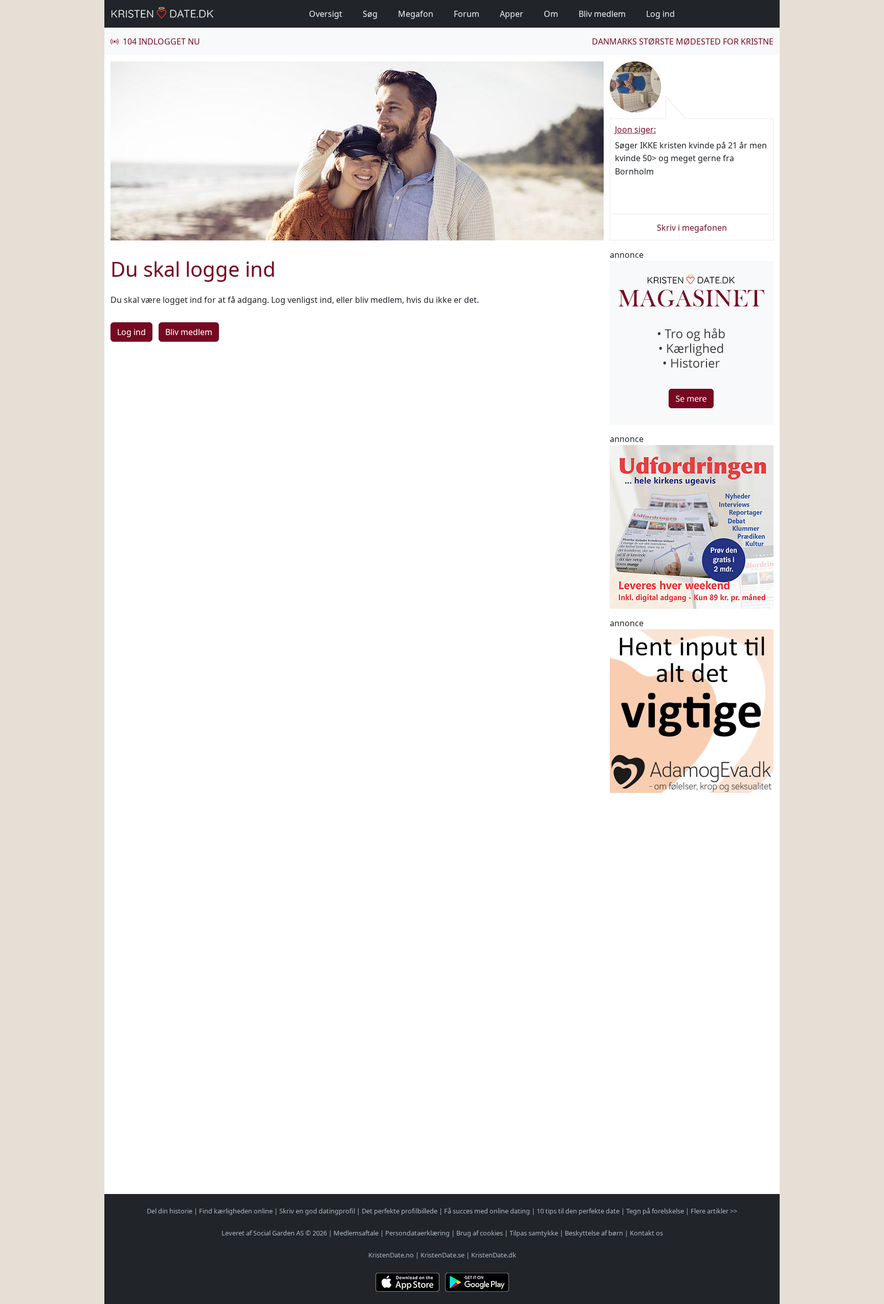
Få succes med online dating (487, 1210)
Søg (370, 13)
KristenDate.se (443, 1254)
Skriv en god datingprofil (317, 1210)
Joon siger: (635, 129)
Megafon (415, 13)
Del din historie (169, 1210)
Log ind (660, 13)
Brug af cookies (479, 1232)
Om (551, 13)
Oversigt (325, 13)
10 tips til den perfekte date (578, 1210)
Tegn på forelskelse (655, 1210)
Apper (511, 13)
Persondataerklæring (417, 1232)
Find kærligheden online (236, 1210)
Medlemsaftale (356, 1232)
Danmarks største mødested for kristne (683, 41)
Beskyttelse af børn (594, 1232)
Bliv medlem (602, 13)
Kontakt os (646, 1232)
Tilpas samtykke (534, 1232)
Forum (466, 13)
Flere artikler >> (714, 1210)
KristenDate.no (391, 1254)
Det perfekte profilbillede (399, 1210)
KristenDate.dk (493, 1254)
